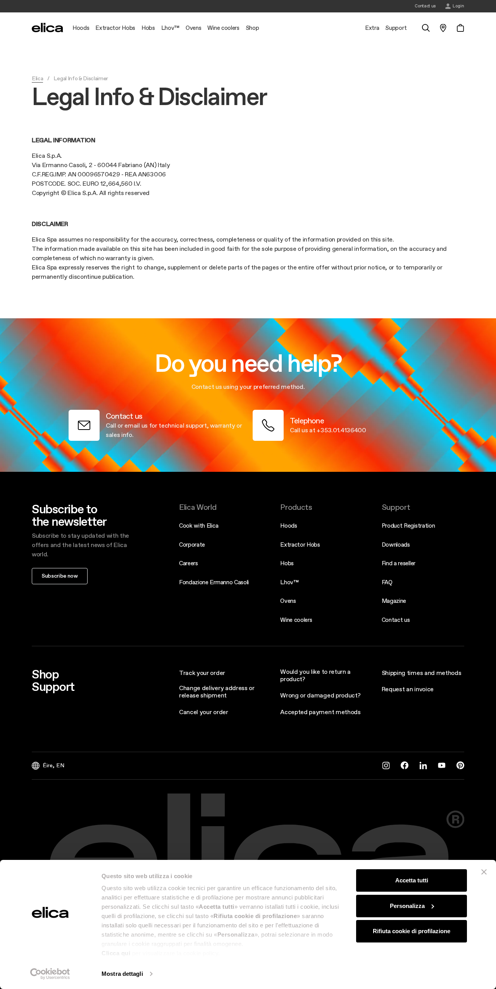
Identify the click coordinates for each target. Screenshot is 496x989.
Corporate (192, 544)
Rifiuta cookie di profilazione (411, 931)
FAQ (387, 582)
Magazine (394, 601)
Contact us (396, 620)
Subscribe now (59, 576)
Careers (188, 563)
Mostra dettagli (122, 973)
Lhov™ (289, 582)
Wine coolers (296, 620)
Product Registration (408, 525)
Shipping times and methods (422, 672)
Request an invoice (408, 689)
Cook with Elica (198, 525)
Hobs (287, 563)
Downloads (396, 544)
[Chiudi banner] (484, 872)
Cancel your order (203, 712)
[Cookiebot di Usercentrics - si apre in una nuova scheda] (50, 974)
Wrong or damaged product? (320, 695)
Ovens (288, 601)
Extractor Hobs (300, 544)
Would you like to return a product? (315, 675)
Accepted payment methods (320, 712)
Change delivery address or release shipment (217, 691)
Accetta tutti (411, 880)
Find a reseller (398, 563)
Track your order (202, 672)
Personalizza (407, 906)
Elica (37, 78)
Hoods (288, 525)
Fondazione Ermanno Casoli (214, 582)
